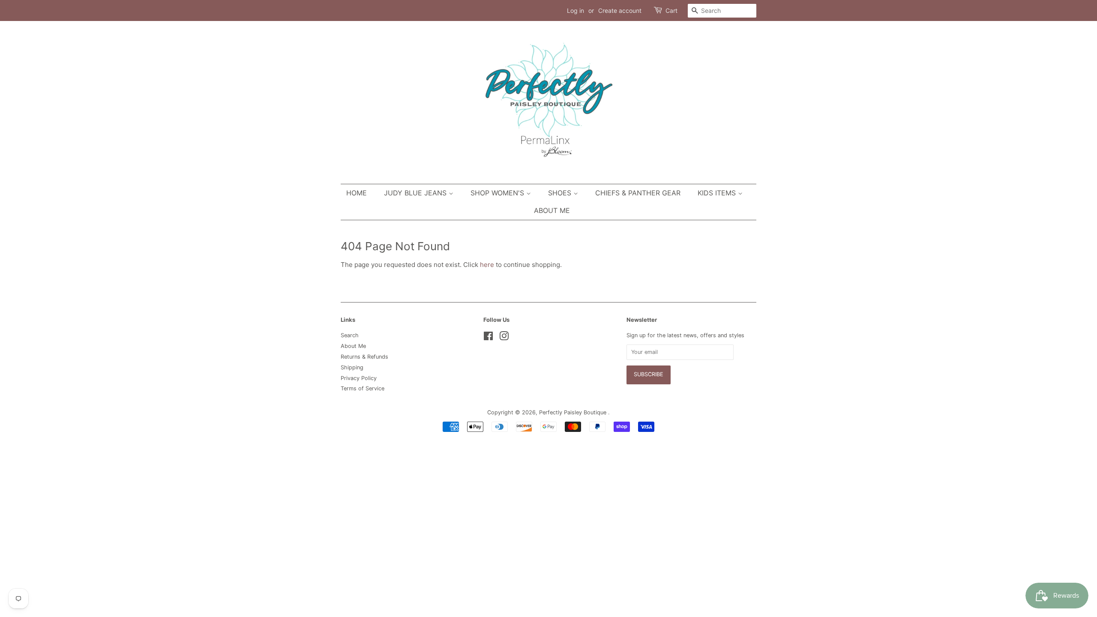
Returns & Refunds (364, 356)
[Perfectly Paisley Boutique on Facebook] (488, 338)
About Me (552, 210)
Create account (619, 10)
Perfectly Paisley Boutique (573, 412)
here (487, 265)
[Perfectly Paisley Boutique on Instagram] (504, 338)
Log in (575, 10)
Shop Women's (498, 193)
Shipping (352, 367)
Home (356, 193)
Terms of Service (362, 388)
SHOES (560, 193)
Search (350, 335)
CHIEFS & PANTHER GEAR (637, 193)
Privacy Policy (359, 378)
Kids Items (718, 193)
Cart (671, 10)
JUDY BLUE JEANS (416, 193)
